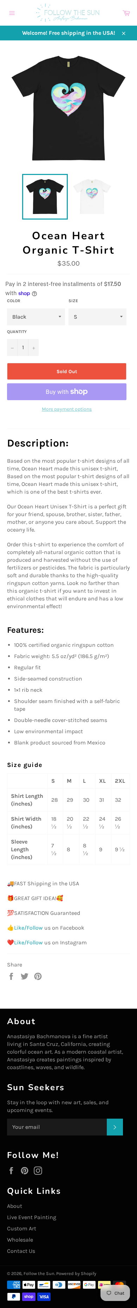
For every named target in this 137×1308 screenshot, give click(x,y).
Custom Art (21, 1228)
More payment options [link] (67, 409)
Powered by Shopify (76, 1273)
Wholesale (20, 1239)
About (14, 1206)
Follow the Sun (39, 1273)
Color (13, 300)
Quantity (17, 331)
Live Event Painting (31, 1217)
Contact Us (21, 1251)
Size (73, 300)
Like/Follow (28, 927)
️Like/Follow (28, 942)
